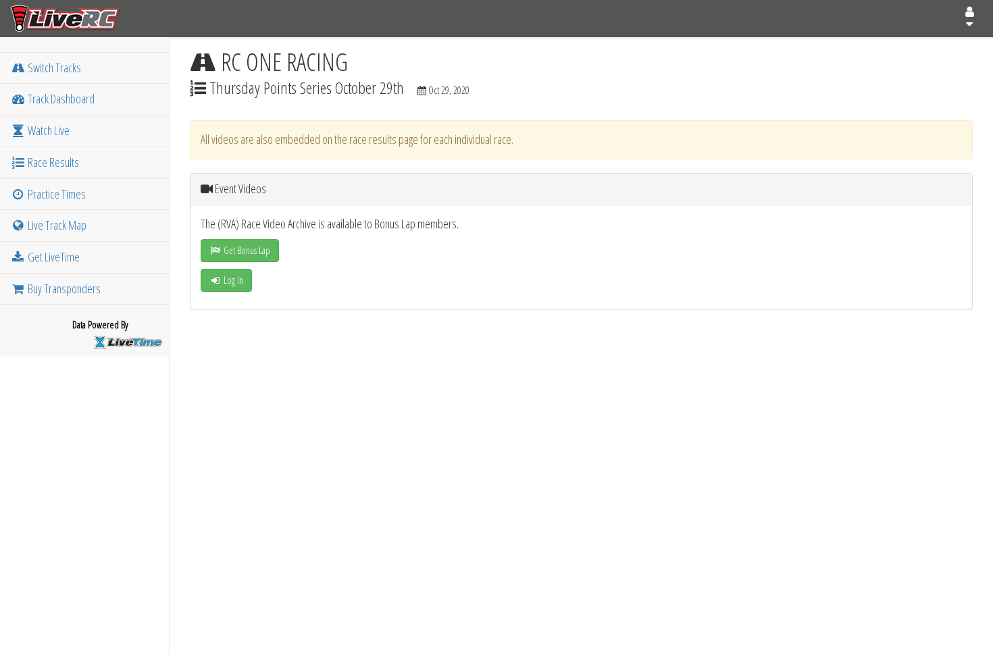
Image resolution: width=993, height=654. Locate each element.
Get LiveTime (53, 257)
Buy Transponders (63, 288)
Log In (232, 280)
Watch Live (48, 130)
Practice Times (56, 194)
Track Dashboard (60, 99)
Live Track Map (56, 225)
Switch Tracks (53, 67)
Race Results (52, 162)
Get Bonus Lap (246, 250)
